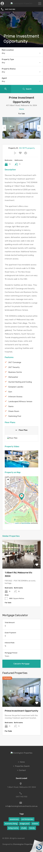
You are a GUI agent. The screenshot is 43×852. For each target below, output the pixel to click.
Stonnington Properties (23, 844)
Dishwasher (13, 377)
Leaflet (17, 523)
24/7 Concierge (14, 362)
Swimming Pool (14, 416)
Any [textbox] (3, 53)
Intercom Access (15, 397)
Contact (22, 770)
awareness (14, 819)
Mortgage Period (11, 653)
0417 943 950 (10, 9)
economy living (11, 824)
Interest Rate (9, 643)
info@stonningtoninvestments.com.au (21, 806)
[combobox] (21, 53)
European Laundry (15, 387)
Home (21, 109)
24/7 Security (14, 367)
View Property (21, 563)
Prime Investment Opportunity (21, 710)
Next (39, 128)
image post (24, 824)
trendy (32, 828)
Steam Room (13, 411)
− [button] (8, 483)
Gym (10, 392)
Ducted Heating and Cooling (20, 382)
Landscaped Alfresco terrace (20, 401)
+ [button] (8, 479)
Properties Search (22, 766)
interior (35, 824)
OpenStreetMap (25, 523)
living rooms (13, 828)
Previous (4, 128)
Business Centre (15, 372)
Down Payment (10, 633)
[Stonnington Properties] (21, 3)
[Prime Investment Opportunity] (21, 496)
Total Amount (10, 622)
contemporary (27, 819)
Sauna (10, 406)
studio (23, 828)
